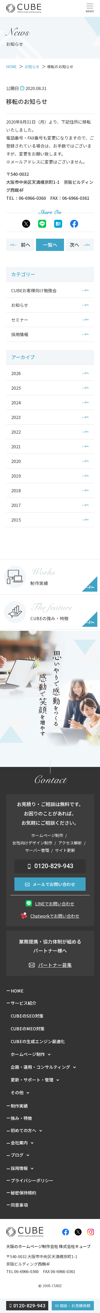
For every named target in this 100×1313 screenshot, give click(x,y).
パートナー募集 (55, 964)
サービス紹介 (23, 1003)
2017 (16, 505)
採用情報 (19, 334)
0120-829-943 (53, 866)
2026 (16, 373)
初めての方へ (23, 1130)
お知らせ (19, 305)
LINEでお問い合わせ (54, 903)
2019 (16, 476)
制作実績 (19, 1106)
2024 (16, 402)
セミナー (19, 319)
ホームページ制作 (28, 1054)
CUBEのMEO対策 (28, 1028)
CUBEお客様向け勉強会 (34, 290)
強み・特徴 (21, 1118)
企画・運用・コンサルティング (40, 1067)
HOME (17, 990)
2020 (16, 461)
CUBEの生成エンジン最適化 (38, 1041)
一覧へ (50, 244)
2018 (16, 490)
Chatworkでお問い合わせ (54, 916)
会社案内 (19, 1142)
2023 (16, 417)
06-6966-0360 (26, 1271)
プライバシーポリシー (32, 1180)
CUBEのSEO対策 (27, 1016)
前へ (25, 244)
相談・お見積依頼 (75, 1305)
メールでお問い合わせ (54, 884)
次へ (74, 244)
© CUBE (50, 1286)
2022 (16, 432)
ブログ (17, 1155)
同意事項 (19, 1205)
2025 (16, 388)
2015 (16, 520)
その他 (17, 1092)
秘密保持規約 (23, 1192)
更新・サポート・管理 (32, 1079)
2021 (16, 446)
